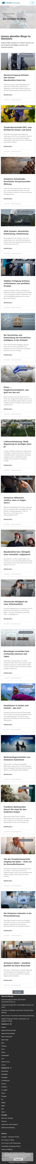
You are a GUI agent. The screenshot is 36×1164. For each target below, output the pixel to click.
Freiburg (3, 1046)
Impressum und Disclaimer (9, 1124)
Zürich (3, 1112)
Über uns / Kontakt (7, 1118)
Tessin (3, 1093)
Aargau (3, 1027)
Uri (2, 1099)
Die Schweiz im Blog (7, 1140)
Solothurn (4, 1087)
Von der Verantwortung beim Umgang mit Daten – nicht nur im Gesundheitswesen (18, 861)
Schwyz (3, 1083)
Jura (2, 1058)
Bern (2, 1043)
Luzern (3, 1065)
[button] (18, 992)
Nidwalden (4, 1074)
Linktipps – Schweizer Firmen (10, 1137)
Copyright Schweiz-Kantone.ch (18, 1162)
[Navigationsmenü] (32, 2)
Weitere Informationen (20, 1157)
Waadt (3, 1102)
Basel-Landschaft (6, 1036)
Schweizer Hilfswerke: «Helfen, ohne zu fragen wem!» (15, 500)
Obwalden (4, 1077)
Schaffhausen (5, 1080)
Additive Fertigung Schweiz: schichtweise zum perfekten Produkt (17, 283)
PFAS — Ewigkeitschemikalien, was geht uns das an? (16, 389)
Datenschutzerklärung (8, 1127)
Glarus (3, 1052)
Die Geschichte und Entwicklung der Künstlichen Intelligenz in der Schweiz (17, 337)
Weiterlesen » (8, 95)
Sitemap (3, 1121)
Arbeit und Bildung (6, 1149)
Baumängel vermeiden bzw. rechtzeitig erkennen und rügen (16, 653)
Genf (2, 1049)
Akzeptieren (18, 1159)
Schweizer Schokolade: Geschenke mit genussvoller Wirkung (17, 181)
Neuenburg (4, 1071)
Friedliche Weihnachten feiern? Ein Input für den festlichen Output (15, 809)
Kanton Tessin (5, 1061)
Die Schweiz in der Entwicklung (10, 1143)
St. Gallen (4, 1090)
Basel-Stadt (4, 1040)
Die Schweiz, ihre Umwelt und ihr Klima (13, 1152)
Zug (2, 1109)
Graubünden (5, 1055)
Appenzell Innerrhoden (8, 1033)
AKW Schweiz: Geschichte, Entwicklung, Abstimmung (17, 1015)
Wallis (3, 1105)
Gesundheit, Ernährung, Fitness (10, 1146)
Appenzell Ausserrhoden (8, 1030)
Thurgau (3, 1096)
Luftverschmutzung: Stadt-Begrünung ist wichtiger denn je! (17, 444)
